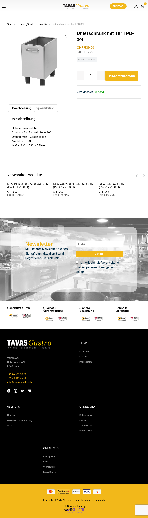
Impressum (85, 361)
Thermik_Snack (25, 24)
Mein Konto (85, 430)
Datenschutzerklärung (19, 420)
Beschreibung (21, 108)
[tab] (21, 108)
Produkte (84, 351)
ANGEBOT (118, 6)
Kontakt (83, 356)
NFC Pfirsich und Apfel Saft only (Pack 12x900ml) (27, 185)
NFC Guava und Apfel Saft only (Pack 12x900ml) (73, 185)
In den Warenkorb (122, 75)
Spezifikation (45, 108)
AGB (9, 425)
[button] (65, 36)
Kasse (82, 420)
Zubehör (43, 24)
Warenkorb (85, 425)
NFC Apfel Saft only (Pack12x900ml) (111, 185)
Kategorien (85, 415)
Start (9, 24)
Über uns (12, 415)
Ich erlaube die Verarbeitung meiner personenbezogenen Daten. (97, 267)
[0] (142, 6)
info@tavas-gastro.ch (19, 381)
